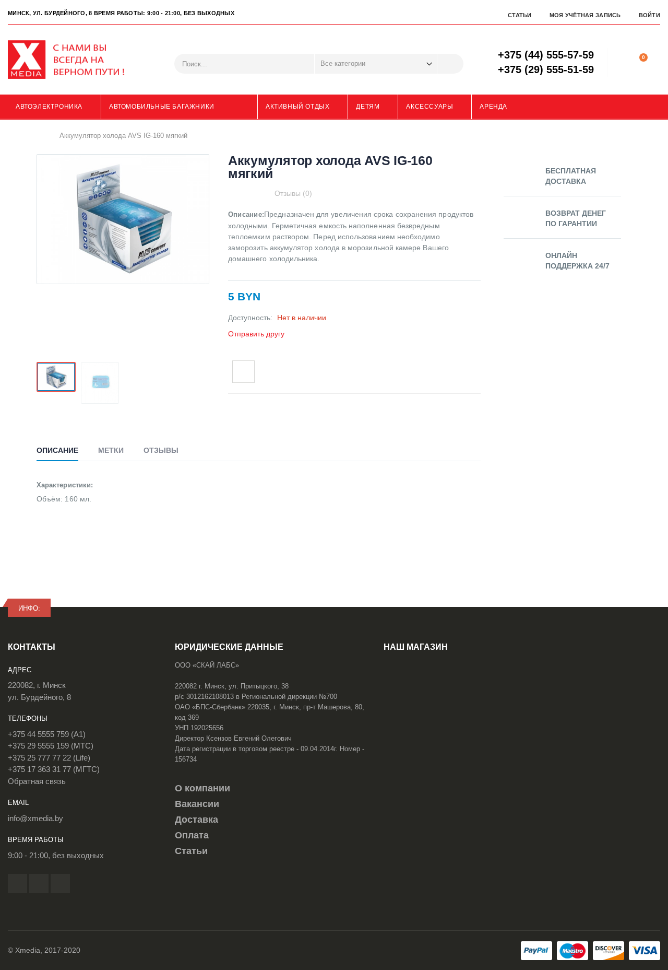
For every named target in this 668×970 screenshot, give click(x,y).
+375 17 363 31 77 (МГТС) (54, 769)
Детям (367, 106)
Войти (649, 15)
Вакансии (197, 804)
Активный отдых (297, 106)
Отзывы (161, 450)
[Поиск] (450, 64)
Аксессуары (429, 106)
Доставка (196, 819)
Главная (40, 136)
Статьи (520, 15)
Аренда (493, 106)
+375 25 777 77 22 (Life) (49, 757)
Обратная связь (37, 781)
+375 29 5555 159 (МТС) (50, 745)
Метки (111, 450)
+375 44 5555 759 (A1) (47, 734)
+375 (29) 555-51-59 (546, 69)
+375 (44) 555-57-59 (546, 55)
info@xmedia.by (35, 818)
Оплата (192, 835)
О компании (202, 788)
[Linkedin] (60, 883)
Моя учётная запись (585, 15)
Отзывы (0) (293, 193)
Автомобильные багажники (161, 106)
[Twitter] (39, 883)
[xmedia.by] (73, 59)
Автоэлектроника (49, 106)
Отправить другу (256, 334)
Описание (57, 450)
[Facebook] (17, 883)
